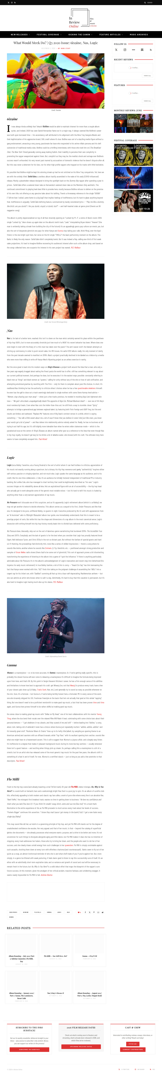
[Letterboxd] (133, 49)
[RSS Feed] (151, 49)
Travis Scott (41, 689)
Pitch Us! (133, 1044)
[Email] (98, 912)
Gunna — (89, 956)
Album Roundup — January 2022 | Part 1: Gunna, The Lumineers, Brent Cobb (21, 995)
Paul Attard (42, 439)
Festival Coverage (48, 34)
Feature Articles (110, 34)
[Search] (145, 2)
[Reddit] (102, 912)
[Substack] (142, 49)
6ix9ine (26, 912)
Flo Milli (74, 786)
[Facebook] (85, 912)
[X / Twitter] (116, 49)
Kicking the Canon (79, 34)
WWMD (11, 917)
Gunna (60, 230)
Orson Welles (21, 552)
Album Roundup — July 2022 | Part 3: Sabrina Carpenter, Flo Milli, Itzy (21, 958)
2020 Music (13, 912)
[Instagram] (125, 49)
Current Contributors (133, 1049)
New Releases (19, 34)
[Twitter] (90, 912)
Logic (59, 912)
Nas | (55, 993)
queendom (69, 845)
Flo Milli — (55, 956)
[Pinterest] (94, 912)
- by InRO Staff (63, 48)
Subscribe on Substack (29, 1049)
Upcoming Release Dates (81, 1046)
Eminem (48, 548)
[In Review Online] (81, 18)
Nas (68, 912)
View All (147, 75)
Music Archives (139, 34)
